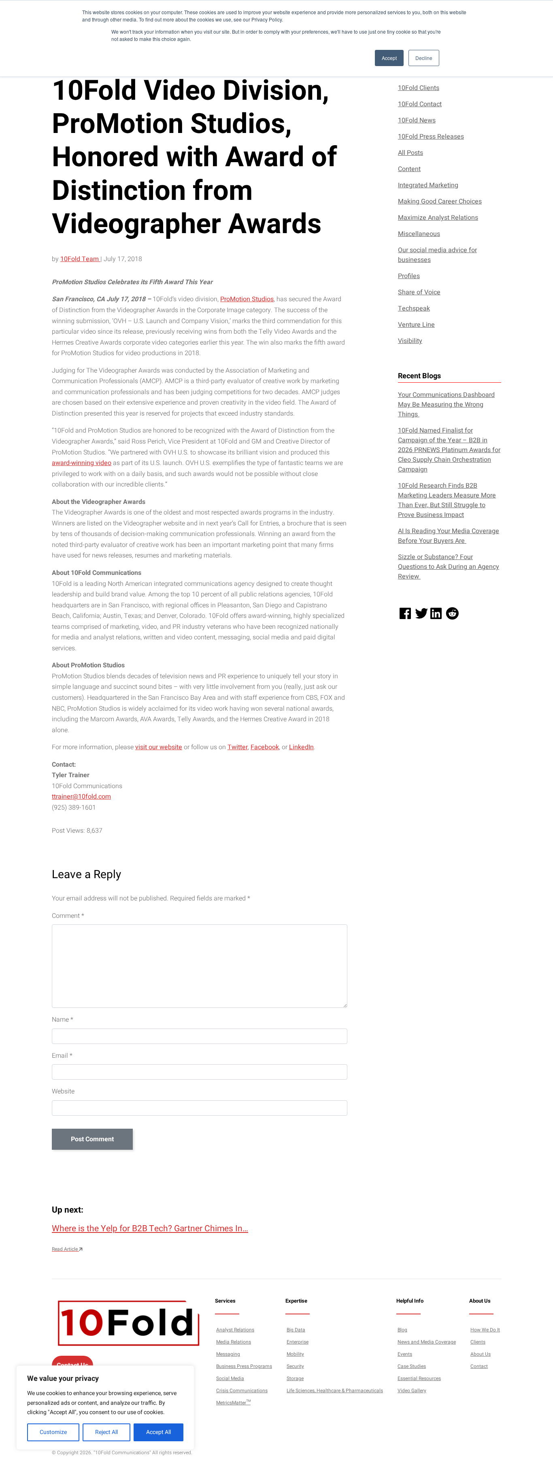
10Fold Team (80, 259)
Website (63, 1091)
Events (405, 1354)
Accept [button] (389, 57)
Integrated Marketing (428, 185)
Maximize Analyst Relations (438, 218)
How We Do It (485, 1330)
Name (62, 1019)
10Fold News (417, 120)
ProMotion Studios (247, 299)
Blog (402, 1330)
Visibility (410, 341)
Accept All (158, 1432)
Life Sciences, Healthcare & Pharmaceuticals (335, 1391)
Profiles (409, 276)
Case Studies (412, 1366)
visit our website (158, 747)
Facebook (265, 747)
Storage (295, 1378)
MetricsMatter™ (233, 1403)
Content (409, 169)
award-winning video (81, 463)
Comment (68, 916)
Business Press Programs (244, 1366)
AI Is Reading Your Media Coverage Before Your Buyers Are (448, 536)
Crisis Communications (242, 1391)
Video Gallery (412, 1391)
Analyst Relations (235, 1330)
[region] (105, 1407)
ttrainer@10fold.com (81, 797)
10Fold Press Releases (431, 136)
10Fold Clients (418, 88)
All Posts (410, 153)
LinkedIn (301, 747)
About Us (480, 1354)
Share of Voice (419, 292)
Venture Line (416, 325)
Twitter (238, 747)
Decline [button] (423, 57)
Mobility (295, 1354)
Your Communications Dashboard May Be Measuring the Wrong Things (446, 404)
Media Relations (233, 1342)
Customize (53, 1432)
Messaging (228, 1354)
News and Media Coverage (427, 1342)
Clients (477, 1342)
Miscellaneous (419, 234)
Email (62, 1056)
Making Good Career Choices (440, 201)
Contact (479, 1366)
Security (295, 1366)
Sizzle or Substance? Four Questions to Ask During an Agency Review (448, 566)
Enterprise (297, 1342)
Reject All (106, 1432)
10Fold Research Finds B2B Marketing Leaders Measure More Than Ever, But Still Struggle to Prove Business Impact (447, 500)
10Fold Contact (420, 104)
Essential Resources (419, 1378)
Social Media (230, 1378)
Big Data (296, 1330)
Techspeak (414, 308)
